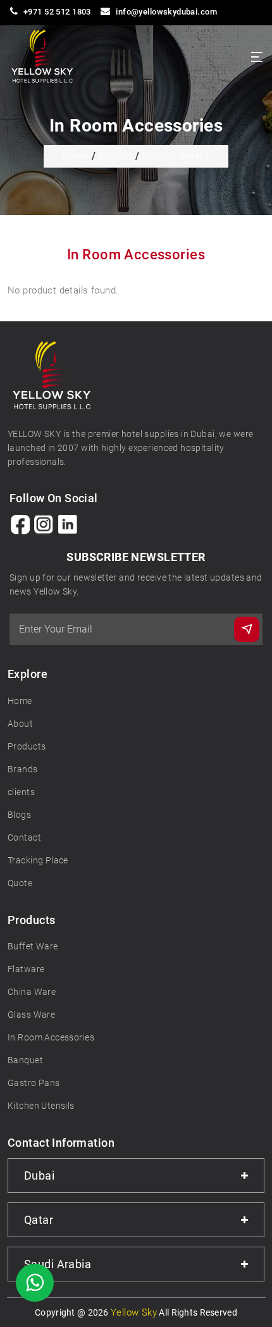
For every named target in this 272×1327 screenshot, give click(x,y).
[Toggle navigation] (256, 57)
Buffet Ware (33, 946)
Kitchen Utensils (41, 1106)
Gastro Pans (34, 1083)
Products (27, 746)
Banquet (25, 1060)
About (20, 724)
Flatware (26, 969)
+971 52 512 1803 (57, 11)
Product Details (175, 156)
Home (76, 156)
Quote (20, 883)
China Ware (32, 992)
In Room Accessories (51, 1037)
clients (21, 792)
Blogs (19, 815)
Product (116, 156)
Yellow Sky (134, 1312)
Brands (23, 769)
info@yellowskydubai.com (166, 11)
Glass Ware (31, 1014)
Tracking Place (38, 860)
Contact (24, 837)
